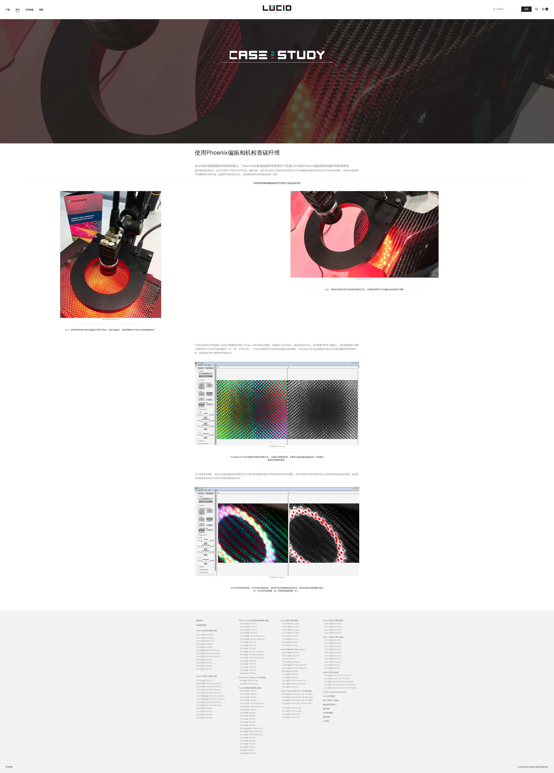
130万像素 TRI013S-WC (291, 714)
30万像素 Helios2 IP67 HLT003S (337, 679)
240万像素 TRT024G (248, 664)
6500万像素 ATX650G (332, 640)
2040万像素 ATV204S (332, 627)
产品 (8, 10)
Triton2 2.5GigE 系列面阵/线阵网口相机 (253, 621)
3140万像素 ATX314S (332, 649)
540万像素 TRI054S (248, 725)
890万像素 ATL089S (290, 636)
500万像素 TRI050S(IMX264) (251, 735)
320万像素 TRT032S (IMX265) (252, 658)
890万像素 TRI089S (248, 713)
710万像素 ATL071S (290, 639)
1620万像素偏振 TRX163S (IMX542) (210, 699)
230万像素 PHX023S (204, 663)
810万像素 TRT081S (248, 642)
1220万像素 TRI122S (248, 710)
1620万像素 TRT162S (248, 633)
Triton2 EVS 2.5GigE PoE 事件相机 (252, 678)
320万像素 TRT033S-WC (292, 711)
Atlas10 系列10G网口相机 (333, 637)
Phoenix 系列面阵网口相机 (206, 631)
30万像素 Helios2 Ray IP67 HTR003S (339, 682)
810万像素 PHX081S (204, 647)
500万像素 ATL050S (290, 642)
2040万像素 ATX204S (332, 656)
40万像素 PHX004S (204, 669)
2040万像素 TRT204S (248, 627)
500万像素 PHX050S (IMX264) (208, 657)
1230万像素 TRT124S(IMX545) (252, 636)
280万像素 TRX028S (204, 718)
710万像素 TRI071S (248, 719)
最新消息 (326, 717)
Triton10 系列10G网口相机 (206, 676)
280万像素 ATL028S (290, 645)
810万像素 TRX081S (204, 708)
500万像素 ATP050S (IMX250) (294, 684)
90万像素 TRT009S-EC (249, 681)
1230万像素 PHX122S (205, 641)
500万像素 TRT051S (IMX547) (252, 652)
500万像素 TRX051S (204, 715)
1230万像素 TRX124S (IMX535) (208, 702)
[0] (543, 9)
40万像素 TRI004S (247, 750)
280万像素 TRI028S (248, 741)
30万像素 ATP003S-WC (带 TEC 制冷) (297, 704)
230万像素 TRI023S (248, 744)
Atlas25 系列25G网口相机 (333, 621)
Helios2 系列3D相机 (331, 672)
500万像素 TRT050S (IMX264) (252, 655)
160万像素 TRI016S (248, 747)
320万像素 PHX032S (204, 660)
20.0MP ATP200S (289, 659)
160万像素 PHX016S (204, 666)
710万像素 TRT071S (248, 645)
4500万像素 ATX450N (332, 646)
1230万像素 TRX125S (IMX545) (208, 705)
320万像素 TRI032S (248, 738)
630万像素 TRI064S (248, 722)
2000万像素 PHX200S (205, 635)
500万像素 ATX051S (332, 668)
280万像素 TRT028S (248, 661)
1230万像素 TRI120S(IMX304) (252, 707)
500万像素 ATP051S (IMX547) (294, 681)
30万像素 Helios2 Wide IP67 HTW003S (339, 685)
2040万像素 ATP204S (290, 656)
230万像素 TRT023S (248, 667)
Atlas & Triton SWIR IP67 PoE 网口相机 (296, 691)
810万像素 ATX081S (332, 665)
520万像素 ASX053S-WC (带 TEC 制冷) (297, 694)
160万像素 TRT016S (248, 670)
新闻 (41, 10)
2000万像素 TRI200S (248, 697)
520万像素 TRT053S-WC (292, 708)
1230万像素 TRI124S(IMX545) (252, 704)
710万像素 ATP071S (290, 678)
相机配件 (199, 621)
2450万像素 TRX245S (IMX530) (208, 683)
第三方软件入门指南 (330, 700)
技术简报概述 (328, 713)
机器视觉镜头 (201, 625)
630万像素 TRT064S (248, 648)
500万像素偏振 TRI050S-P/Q (251, 728)
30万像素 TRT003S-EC (249, 684)
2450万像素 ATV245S (332, 624)
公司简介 (326, 721)
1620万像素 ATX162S (332, 659)
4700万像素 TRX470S (205, 680)
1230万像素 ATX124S (332, 662)
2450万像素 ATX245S (332, 653)
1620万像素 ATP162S (290, 662)
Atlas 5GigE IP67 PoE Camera (293, 649)
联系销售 (9, 767)
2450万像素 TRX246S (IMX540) (208, 687)
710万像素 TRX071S (204, 712)
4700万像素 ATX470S (332, 643)
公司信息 (29, 10)
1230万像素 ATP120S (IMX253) (294, 668)
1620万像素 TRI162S (248, 700)
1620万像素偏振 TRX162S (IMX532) (210, 696)
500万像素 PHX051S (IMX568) (208, 654)
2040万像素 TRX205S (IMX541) (208, 693)
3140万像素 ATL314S (290, 624)
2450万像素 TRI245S (248, 691)
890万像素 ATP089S (290, 671)
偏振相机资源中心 (330, 705)
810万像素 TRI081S (248, 716)
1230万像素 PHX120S (205, 638)
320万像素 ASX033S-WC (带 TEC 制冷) (297, 697)
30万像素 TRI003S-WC (291, 717)
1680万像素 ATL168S (290, 630)
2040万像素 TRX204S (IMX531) (208, 690)
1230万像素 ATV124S (332, 633)
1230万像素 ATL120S (290, 633)
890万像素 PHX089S (204, 644)
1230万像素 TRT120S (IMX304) (252, 639)
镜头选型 (326, 709)
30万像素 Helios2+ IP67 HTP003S (337, 675)
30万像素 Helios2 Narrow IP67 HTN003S (340, 688)
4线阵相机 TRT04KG (248, 673)
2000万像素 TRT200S (248, 630)
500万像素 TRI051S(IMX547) (251, 731)
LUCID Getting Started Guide (334, 692)
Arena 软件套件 (329, 696)
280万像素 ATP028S (290, 687)
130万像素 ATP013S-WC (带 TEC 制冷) (297, 700)
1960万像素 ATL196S (290, 627)
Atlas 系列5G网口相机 (289, 621)
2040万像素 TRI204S (248, 694)
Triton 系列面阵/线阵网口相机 (249, 688)
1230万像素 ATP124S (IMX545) (294, 665)
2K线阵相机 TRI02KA (248, 753)
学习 (18, 10)
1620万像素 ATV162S (332, 630)
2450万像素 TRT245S (248, 624)
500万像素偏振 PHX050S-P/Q (208, 650)
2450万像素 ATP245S (290, 653)
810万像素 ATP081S (290, 674)
